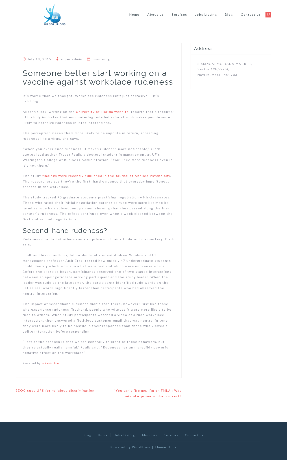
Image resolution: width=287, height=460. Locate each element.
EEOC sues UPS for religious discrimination (55, 390)
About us (155, 14)
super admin (72, 59)
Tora (172, 447)
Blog (229, 14)
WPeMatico (50, 363)
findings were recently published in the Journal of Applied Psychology (106, 176)
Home (134, 14)
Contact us (251, 14)
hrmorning (101, 59)
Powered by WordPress (131, 447)
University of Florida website (102, 112)
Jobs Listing (206, 14)
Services (179, 14)
